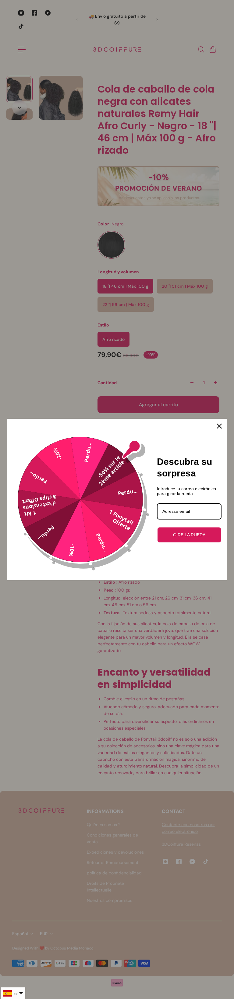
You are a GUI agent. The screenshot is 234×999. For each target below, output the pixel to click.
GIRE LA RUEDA (189, 534)
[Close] (219, 426)
